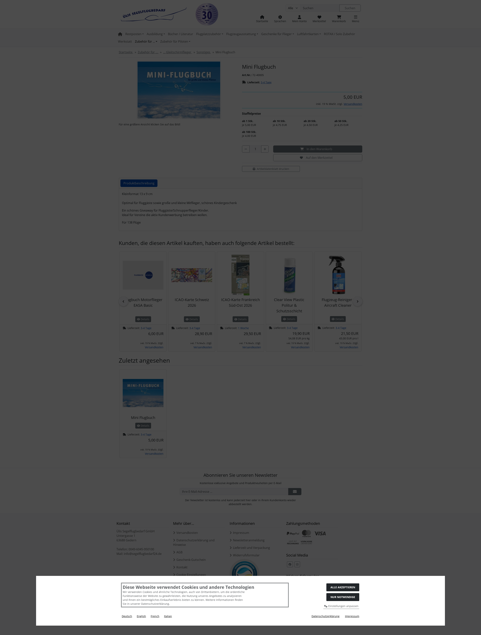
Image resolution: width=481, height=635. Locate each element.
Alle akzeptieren (342, 587)
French (155, 616)
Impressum (352, 616)
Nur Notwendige (342, 597)
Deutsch (127, 616)
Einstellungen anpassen (342, 606)
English (141, 616)
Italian (168, 616)
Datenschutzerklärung (326, 616)
